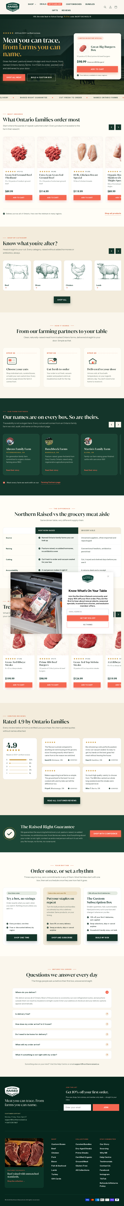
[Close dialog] (108, 576)
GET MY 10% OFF (87, 618)
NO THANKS (87, 625)
